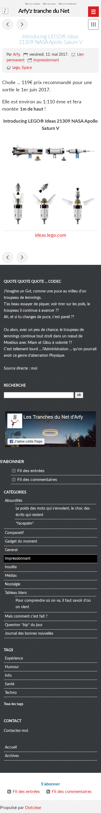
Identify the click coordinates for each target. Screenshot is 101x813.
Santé (9, 684)
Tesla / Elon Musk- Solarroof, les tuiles (22, 24)
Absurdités (13, 501)
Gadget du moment (21, 541)
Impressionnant (46, 60)
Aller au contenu (32, 4)
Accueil (11, 747)
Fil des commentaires (37, 479)
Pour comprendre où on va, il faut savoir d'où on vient (53, 604)
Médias (11, 576)
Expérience (14, 658)
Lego (16, 68)
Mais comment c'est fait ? (26, 616)
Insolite (11, 567)
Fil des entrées (30, 471)
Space (27, 68)
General (11, 550)
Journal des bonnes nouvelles (29, 633)
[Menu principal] (93, 11)
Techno (11, 693)
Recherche (15, 385)
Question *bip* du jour (24, 625)
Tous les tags (13, 704)
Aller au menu (49, 4)
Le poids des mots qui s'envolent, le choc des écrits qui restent (53, 512)
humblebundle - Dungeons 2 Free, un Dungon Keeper (7, 24)
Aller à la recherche (67, 4)
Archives (12, 756)
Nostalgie (12, 584)
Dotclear (33, 808)
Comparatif (14, 533)
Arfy (16, 55)
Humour (12, 667)
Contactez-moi (16, 731)
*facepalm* (25, 523)
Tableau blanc (16, 593)
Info (8, 676)
